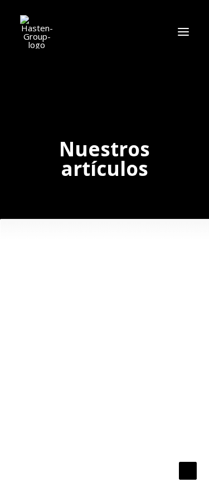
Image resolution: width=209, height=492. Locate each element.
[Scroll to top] (188, 469)
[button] (183, 32)
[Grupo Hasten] (37, 32)
